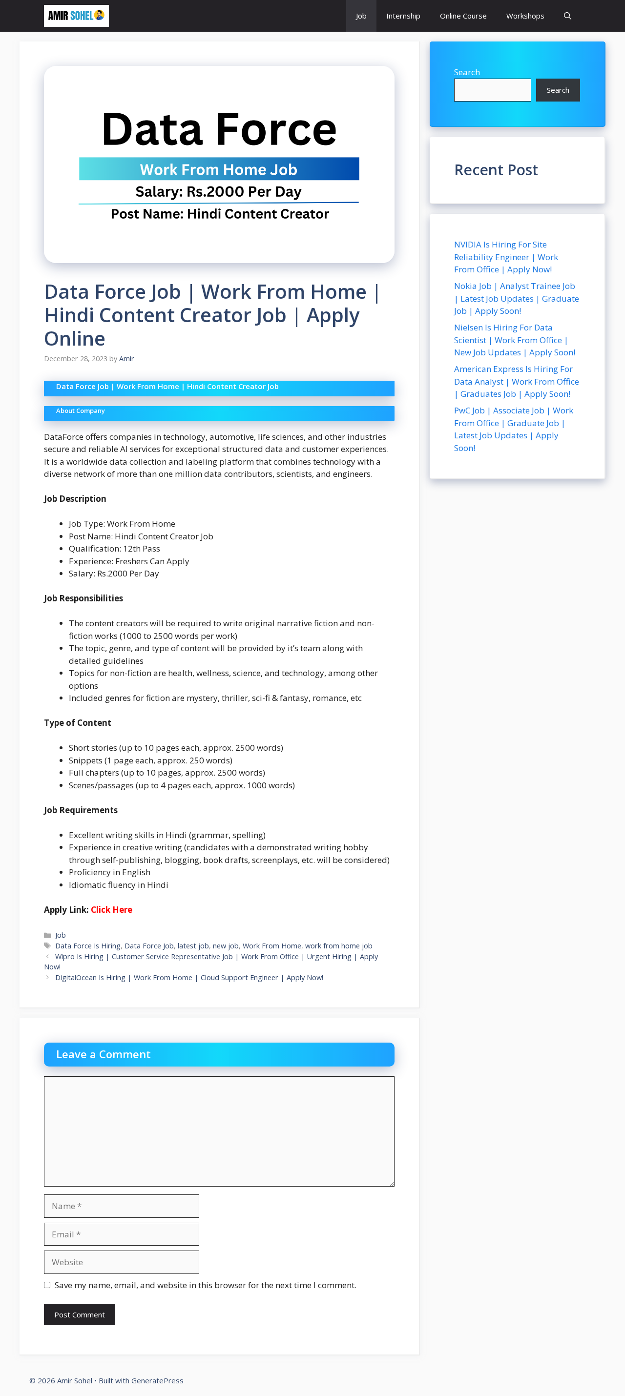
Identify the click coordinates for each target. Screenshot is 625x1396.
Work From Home (272, 945)
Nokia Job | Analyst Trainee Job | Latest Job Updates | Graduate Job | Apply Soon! (516, 298)
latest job (193, 945)
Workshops (525, 16)
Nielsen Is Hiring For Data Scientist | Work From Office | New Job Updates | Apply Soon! (514, 340)
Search (467, 72)
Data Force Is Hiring (88, 945)
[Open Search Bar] (567, 16)
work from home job (339, 945)
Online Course (463, 16)
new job (226, 945)
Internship (403, 16)
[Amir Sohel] (76, 16)
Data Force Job (149, 945)
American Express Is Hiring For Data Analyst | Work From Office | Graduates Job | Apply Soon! (516, 381)
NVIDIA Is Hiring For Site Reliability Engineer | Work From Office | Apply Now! (506, 257)
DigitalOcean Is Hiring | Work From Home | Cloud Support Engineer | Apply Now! (189, 977)
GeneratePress (157, 1380)
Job (361, 16)
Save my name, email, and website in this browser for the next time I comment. (205, 1285)
